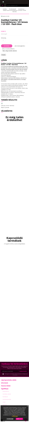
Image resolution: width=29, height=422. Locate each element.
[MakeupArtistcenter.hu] (8, 2)
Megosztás (1, 27)
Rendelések (5, 396)
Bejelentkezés (6, 391)
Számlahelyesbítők (7, 399)
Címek (4, 402)
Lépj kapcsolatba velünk (8, 380)
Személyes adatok (7, 394)
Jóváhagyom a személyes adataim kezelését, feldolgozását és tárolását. (15, 374)
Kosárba (7, 46)
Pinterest (8, 27)
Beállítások (10, 418)
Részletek (14, 416)
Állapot (2, 107)
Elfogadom (19, 418)
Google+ (6, 27)
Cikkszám (3, 105)
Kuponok (5, 404)
